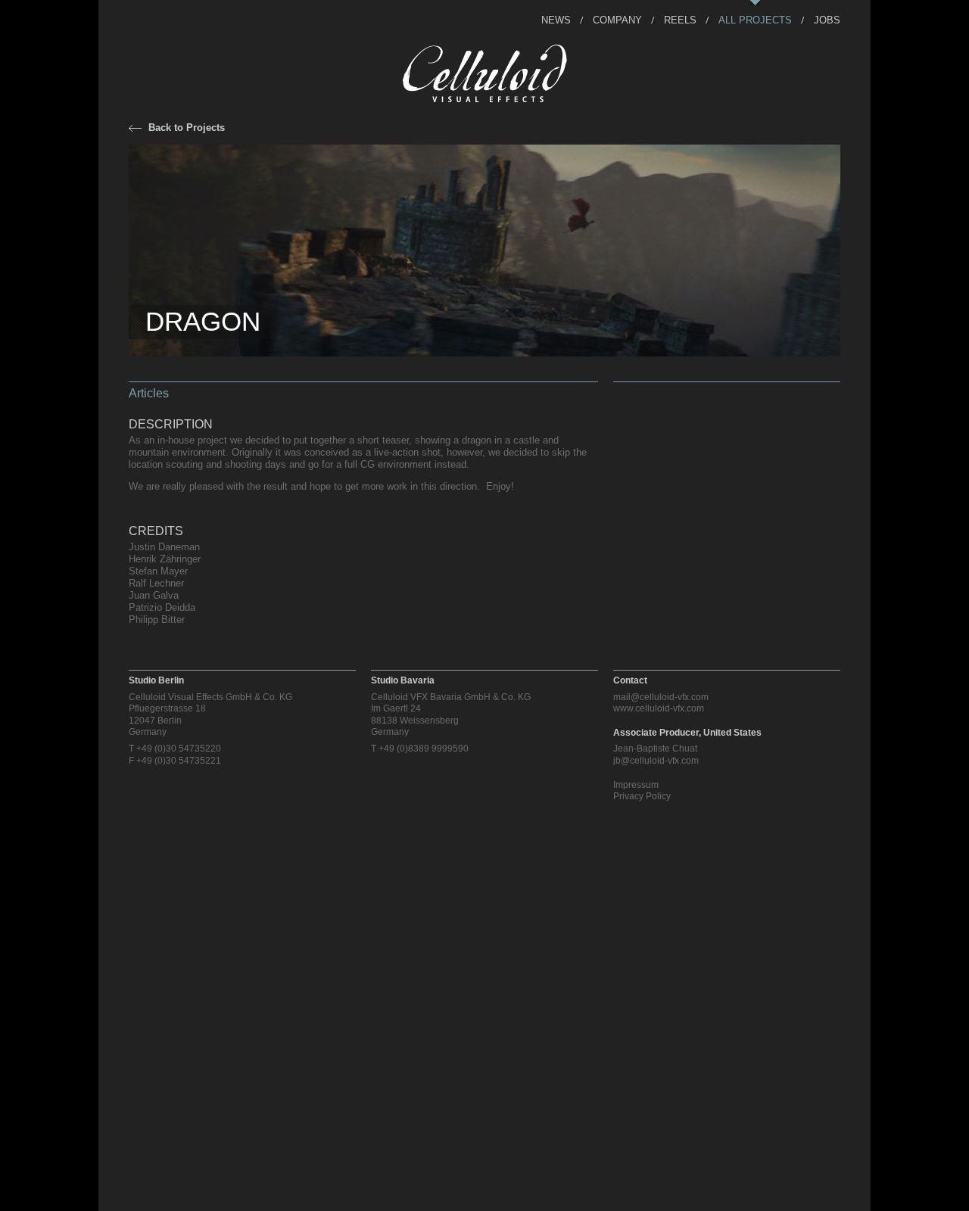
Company (617, 19)
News (556, 19)
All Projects (755, 19)
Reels (680, 19)
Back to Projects (186, 127)
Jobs (827, 19)
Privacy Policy (642, 796)
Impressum (636, 785)
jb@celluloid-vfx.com (656, 760)
